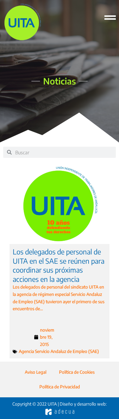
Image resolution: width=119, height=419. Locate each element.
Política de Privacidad (59, 386)
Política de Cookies (77, 372)
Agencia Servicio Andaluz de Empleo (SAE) (59, 351)
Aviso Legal (35, 372)
